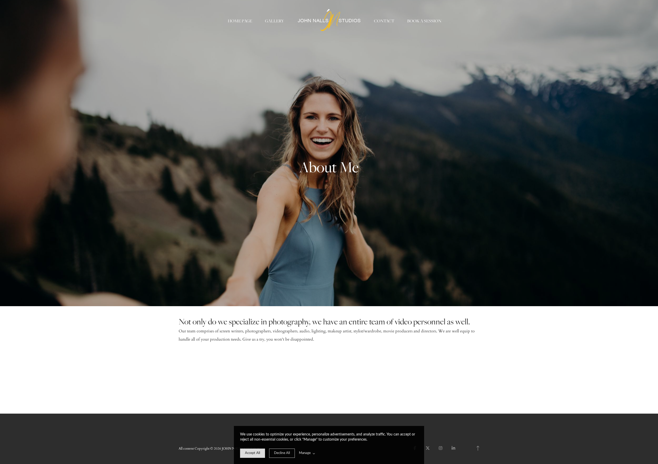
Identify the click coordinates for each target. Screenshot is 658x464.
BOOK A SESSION (424, 21)
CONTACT (384, 21)
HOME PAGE (240, 21)
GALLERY (274, 21)
